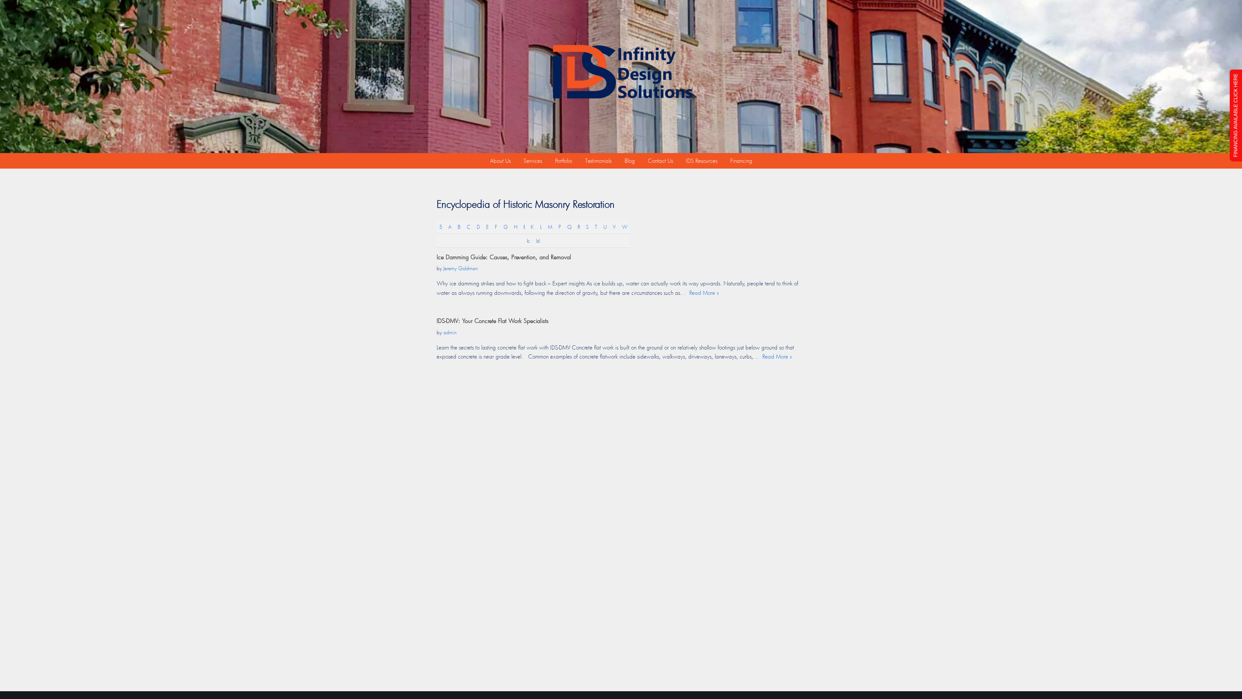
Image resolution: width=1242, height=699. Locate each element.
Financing (741, 160)
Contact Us (660, 160)
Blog (630, 160)
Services (533, 160)
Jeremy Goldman (460, 268)
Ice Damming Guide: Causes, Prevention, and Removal (504, 257)
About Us (500, 160)
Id (537, 241)
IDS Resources (701, 160)
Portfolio (563, 160)
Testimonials (598, 160)
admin (450, 332)
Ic (528, 241)
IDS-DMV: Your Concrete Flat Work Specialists (493, 321)
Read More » (704, 292)
